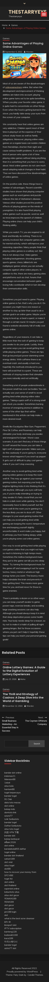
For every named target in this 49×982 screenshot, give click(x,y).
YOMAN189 (10, 898)
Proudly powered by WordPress (22, 971)
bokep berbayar (12, 838)
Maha (22, 679)
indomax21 (9, 776)
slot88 (7, 868)
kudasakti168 (11, 935)
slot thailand (10, 885)
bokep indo (9, 809)
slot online (9, 805)
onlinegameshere (13, 87)
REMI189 (9, 901)
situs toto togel (11, 829)
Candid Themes (35, 974)
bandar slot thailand (14, 855)
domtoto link (10, 812)
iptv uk (7, 921)
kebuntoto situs (11, 891)
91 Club (8, 799)
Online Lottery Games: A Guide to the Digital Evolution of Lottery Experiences (24, 670)
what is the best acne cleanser (19, 918)
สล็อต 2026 (10, 842)
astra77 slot (10, 948)
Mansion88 (9, 779)
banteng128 (10, 931)
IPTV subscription (13, 928)
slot (6, 915)
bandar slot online (13, 772)
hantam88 (9, 789)
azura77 (8, 815)
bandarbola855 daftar (15, 848)
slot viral (8, 862)
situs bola (8, 785)
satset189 (9, 858)
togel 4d (8, 878)
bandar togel (10, 795)
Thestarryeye (28, 11)
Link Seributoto (11, 819)
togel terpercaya (12, 792)
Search (37, 743)
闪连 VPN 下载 (11, 832)
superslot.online (11, 888)
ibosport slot (10, 925)
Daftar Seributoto (12, 825)
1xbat (7, 782)
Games (6, 38)
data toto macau (12, 802)
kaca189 (8, 938)
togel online (10, 852)
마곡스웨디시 (10, 941)
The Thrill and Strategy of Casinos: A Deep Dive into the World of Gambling (23, 697)
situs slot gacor (11, 895)
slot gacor (9, 905)
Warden (29, 52)
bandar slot (9, 835)
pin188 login (10, 911)
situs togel (9, 865)
